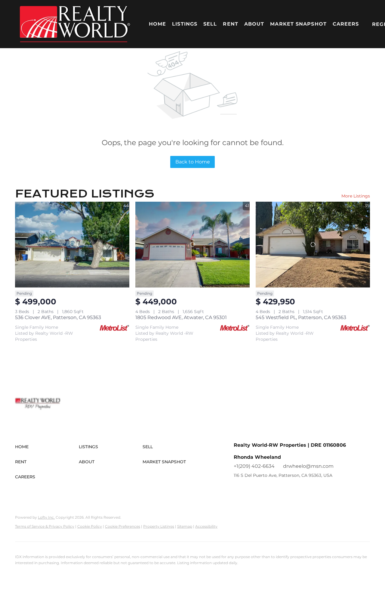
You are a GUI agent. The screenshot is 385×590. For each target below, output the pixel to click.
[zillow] (250, 488)
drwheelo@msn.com (308, 466)
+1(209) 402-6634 (254, 466)
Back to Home (192, 162)
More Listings (355, 196)
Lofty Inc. (46, 517)
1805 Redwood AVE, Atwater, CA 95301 (181, 317)
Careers (346, 24)
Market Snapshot (298, 24)
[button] (75, 24)
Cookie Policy (89, 526)
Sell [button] (210, 24)
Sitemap (184, 526)
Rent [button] (230, 24)
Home (157, 24)
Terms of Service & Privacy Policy (44, 526)
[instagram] (262, 488)
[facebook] (238, 488)
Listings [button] (184, 24)
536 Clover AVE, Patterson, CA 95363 (58, 317)
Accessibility (206, 526)
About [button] (254, 24)
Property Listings (158, 526)
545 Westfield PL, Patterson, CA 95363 (301, 317)
